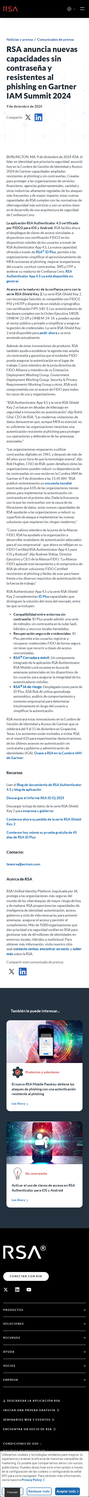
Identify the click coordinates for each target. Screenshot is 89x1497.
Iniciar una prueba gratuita (29, 1410)
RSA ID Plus (46, 252)
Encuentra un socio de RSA (27, 1429)
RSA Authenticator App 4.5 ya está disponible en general (39, 276)
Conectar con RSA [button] (26, 1276)
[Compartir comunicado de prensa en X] (28, 117)
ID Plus (43, 596)
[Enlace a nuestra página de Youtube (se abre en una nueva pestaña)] (29, 1289)
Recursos (11, 1337)
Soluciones (13, 1323)
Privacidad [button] (12, 1492)
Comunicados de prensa (55, 39)
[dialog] (44, 1474)
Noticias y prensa (19, 39)
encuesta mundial (58, 483)
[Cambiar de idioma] (69, 9)
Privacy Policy (32, 1480)
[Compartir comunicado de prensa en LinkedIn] (38, 117)
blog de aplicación (27, 789)
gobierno (46, 811)
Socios (9, 1365)
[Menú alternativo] (82, 8)
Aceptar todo (66, 1491)
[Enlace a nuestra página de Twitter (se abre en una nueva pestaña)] (5, 1289)
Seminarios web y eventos (27, 1419)
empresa (29, 811)
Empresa (10, 1379)
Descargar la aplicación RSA (33, 1400)
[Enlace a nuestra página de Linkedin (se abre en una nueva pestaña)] (17, 1289)
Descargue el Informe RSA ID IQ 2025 (35, 798)
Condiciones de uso (21, 1443)
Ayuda (9, 1351)
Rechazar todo (39, 1491)
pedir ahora (48, 333)
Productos (13, 1309)
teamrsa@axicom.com (23, 864)
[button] (74, 9)
